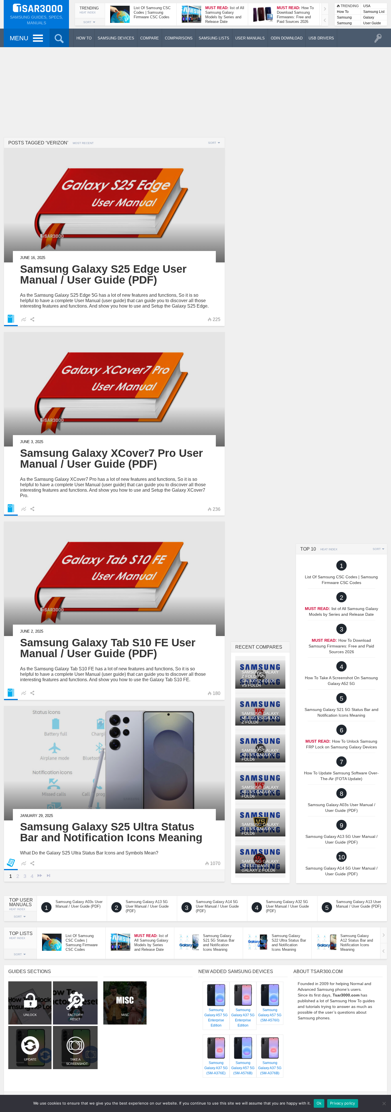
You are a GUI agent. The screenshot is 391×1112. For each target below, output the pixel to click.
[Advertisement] (195, 91)
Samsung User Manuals (344, 23)
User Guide (372, 23)
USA (366, 6)
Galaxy (368, 17)
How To (343, 12)
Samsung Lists (344, 17)
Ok (319, 1103)
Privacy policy (342, 1103)
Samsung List (373, 12)
